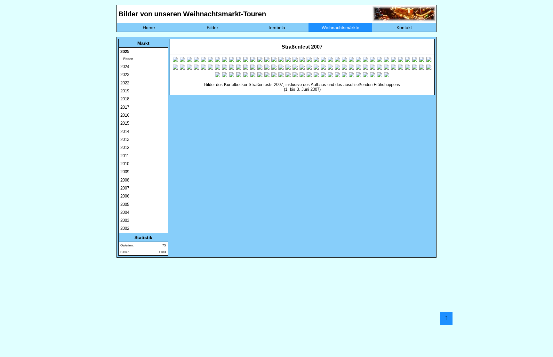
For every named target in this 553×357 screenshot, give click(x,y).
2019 (124, 91)
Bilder (212, 27)
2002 (124, 228)
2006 (124, 196)
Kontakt (404, 27)
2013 (124, 139)
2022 (124, 83)
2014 (124, 131)
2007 (124, 188)
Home (149, 27)
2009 (124, 171)
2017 (124, 107)
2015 (124, 123)
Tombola (276, 27)
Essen (126, 59)
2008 (124, 180)
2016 (124, 115)
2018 (124, 99)
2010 (124, 163)
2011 (124, 155)
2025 (124, 51)
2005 (124, 204)
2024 (124, 66)
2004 (124, 212)
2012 (124, 147)
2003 (124, 220)
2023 (124, 74)
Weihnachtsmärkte (340, 27)
